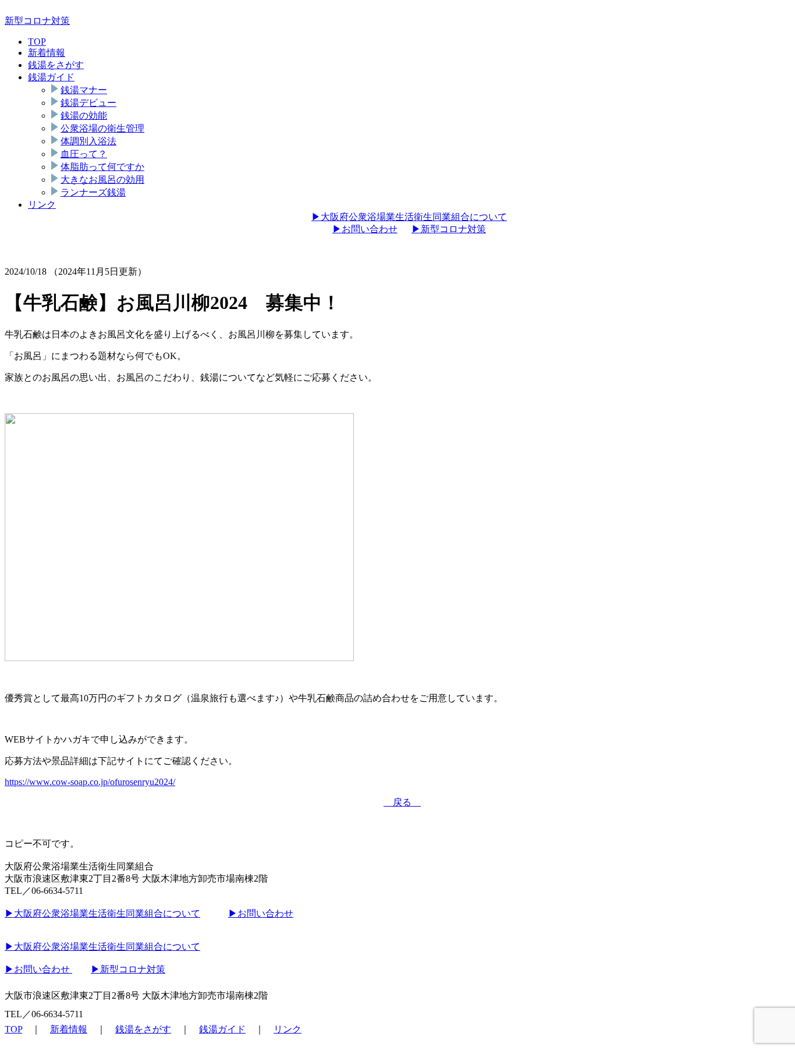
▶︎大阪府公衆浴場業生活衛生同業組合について (409, 217)
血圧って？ (84, 154)
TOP (37, 42)
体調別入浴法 (88, 141)
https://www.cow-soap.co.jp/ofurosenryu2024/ (90, 782)
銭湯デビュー (88, 103)
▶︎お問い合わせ (365, 229)
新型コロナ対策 (37, 21)
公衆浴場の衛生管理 (102, 128)
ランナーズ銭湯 (93, 192)
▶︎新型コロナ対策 (448, 229)
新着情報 (46, 53)
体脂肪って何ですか (102, 167)
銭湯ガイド (51, 77)
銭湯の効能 (84, 115)
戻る (402, 802)
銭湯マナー (84, 90)
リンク (42, 205)
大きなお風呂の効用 (102, 179)
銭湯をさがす (56, 65)
